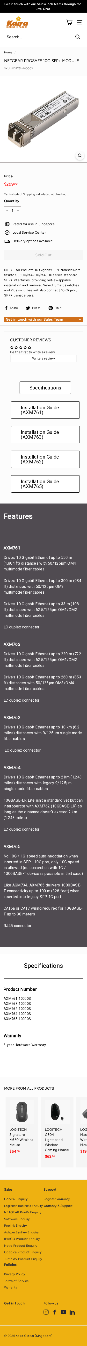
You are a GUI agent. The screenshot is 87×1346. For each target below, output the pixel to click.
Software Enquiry (17, 1219)
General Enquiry (16, 1199)
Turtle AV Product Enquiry (23, 1259)
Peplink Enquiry (15, 1225)
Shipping (29, 194)
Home (8, 52)
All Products (40, 1088)
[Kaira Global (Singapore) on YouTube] (63, 1312)
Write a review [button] (43, 358)
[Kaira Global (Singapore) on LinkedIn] (72, 1312)
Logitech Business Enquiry (23, 1206)
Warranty (10, 1287)
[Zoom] (79, 155)
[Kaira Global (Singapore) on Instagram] (46, 1312)
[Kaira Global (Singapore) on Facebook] (54, 1312)
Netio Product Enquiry (20, 1245)
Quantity (11, 201)
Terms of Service (16, 1281)
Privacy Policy (14, 1274)
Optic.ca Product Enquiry (23, 1252)
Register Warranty (57, 1199)
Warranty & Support (58, 1206)
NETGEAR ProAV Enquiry (22, 1212)
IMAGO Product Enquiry (22, 1239)
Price (8, 176)
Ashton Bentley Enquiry (21, 1232)
